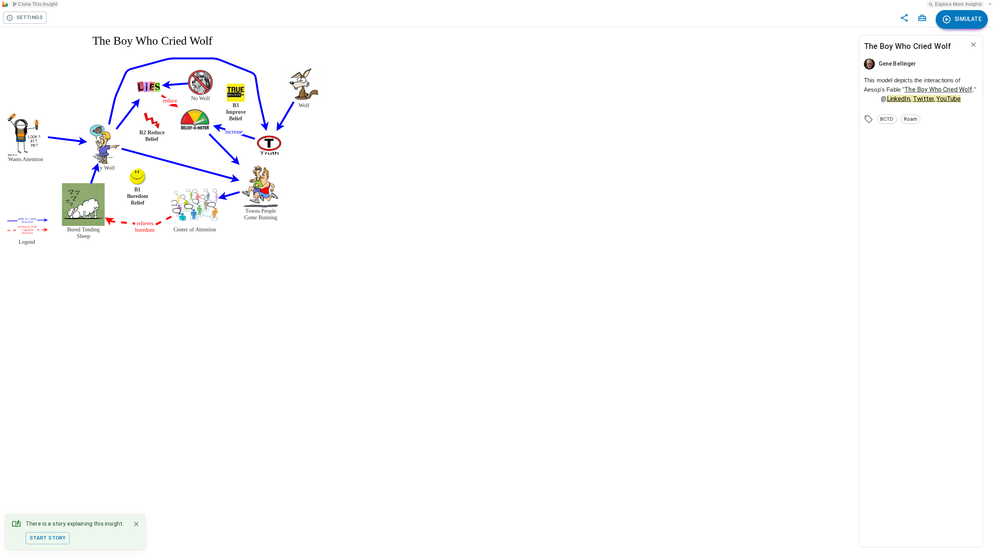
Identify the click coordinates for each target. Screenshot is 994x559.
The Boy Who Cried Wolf (938, 89)
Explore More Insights (958, 4)
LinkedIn (898, 98)
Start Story (48, 538)
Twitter (923, 98)
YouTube (949, 98)
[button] (887, 119)
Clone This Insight (37, 4)
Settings (29, 17)
